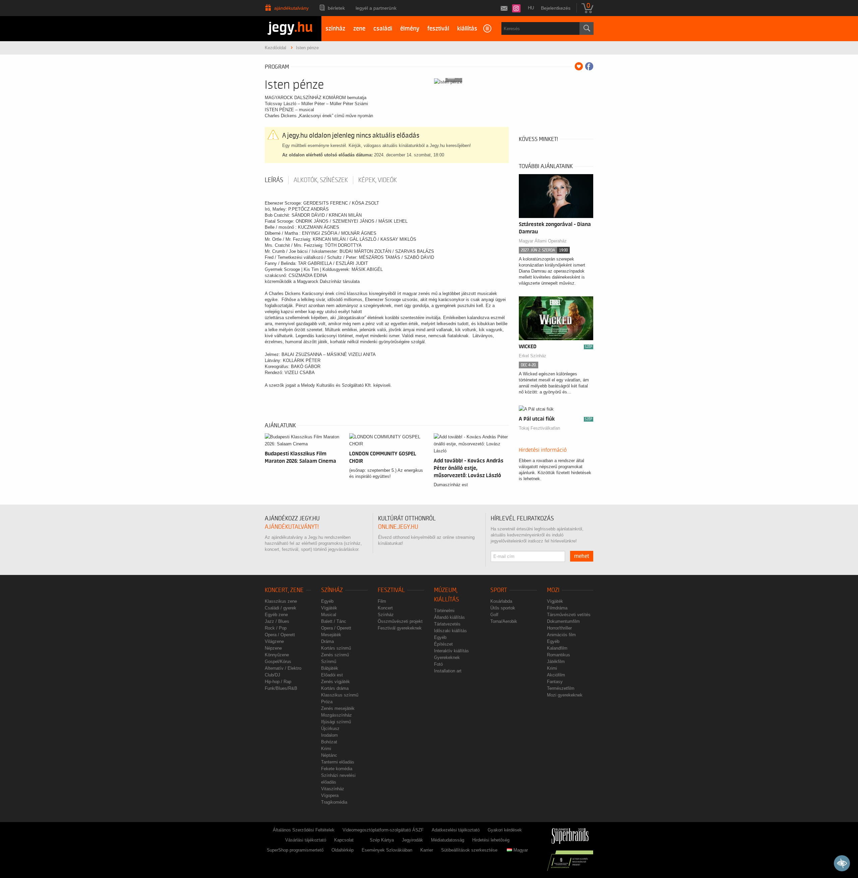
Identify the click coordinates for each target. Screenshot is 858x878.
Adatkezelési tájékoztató (456, 829)
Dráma (327, 641)
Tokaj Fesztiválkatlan (539, 428)
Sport (498, 590)
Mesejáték (331, 634)
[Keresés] (586, 28)
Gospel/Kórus (278, 661)
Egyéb (327, 601)
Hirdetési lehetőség (490, 840)
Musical (328, 614)
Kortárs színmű (336, 648)
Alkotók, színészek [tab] (321, 180)
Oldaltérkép (342, 850)
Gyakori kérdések (505, 829)
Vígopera (330, 795)
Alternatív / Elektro (283, 668)
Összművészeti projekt (400, 621)
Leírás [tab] (274, 180)
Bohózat (329, 741)
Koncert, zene (284, 590)
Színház (332, 590)
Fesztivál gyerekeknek (400, 628)
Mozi (553, 590)
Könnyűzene (277, 654)
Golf (494, 614)
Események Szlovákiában (387, 850)
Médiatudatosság (447, 840)
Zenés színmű (335, 654)
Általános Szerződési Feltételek (303, 829)
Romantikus (558, 654)
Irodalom (329, 735)
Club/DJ (272, 674)
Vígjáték (329, 607)
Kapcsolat (344, 840)
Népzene (273, 648)
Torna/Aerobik (503, 621)
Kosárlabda (501, 601)
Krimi (326, 748)
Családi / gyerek (280, 607)
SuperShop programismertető (295, 850)
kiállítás (467, 28)
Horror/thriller (559, 628)
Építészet (443, 644)
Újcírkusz (330, 728)
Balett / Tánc (333, 621)
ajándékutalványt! (292, 526)
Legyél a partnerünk (376, 8)
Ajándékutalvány (291, 8)
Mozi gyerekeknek (565, 695)
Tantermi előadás (337, 761)
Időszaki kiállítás (450, 630)
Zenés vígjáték (335, 681)
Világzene (274, 641)
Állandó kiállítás (449, 617)
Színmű (328, 661)
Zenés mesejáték (338, 708)
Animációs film (561, 634)
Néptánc (329, 755)
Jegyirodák (412, 840)
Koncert (385, 607)
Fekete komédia (336, 768)
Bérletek (336, 8)
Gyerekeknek (447, 657)
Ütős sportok (502, 607)
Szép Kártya (382, 840)
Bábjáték (329, 668)
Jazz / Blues (277, 621)
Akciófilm (556, 674)
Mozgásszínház (336, 715)
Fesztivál (391, 590)
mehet (581, 556)
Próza (326, 701)
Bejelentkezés (555, 8)
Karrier (426, 850)
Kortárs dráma (335, 688)
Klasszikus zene (281, 601)
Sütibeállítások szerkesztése (469, 850)
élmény (409, 28)
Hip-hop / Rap (278, 681)
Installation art (448, 670)
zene (359, 28)
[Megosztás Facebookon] (589, 66)
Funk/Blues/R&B (281, 688)
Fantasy (555, 681)
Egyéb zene (276, 614)
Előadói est (332, 674)
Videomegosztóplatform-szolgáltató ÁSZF (383, 829)
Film (382, 601)
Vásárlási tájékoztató (305, 840)
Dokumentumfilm (563, 621)
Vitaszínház (332, 788)
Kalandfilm (557, 648)
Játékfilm (556, 661)
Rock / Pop (276, 628)
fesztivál (438, 28)
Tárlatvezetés (447, 624)
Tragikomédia (334, 802)
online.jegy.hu (398, 526)
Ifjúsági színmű (336, 721)
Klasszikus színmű (339, 695)
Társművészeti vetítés (569, 614)
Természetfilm (560, 688)
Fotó (438, 664)
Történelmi (444, 610)
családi (382, 28)
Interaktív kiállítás (451, 650)
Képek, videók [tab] (377, 180)
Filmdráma (557, 607)
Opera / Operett (280, 634)
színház (335, 28)
